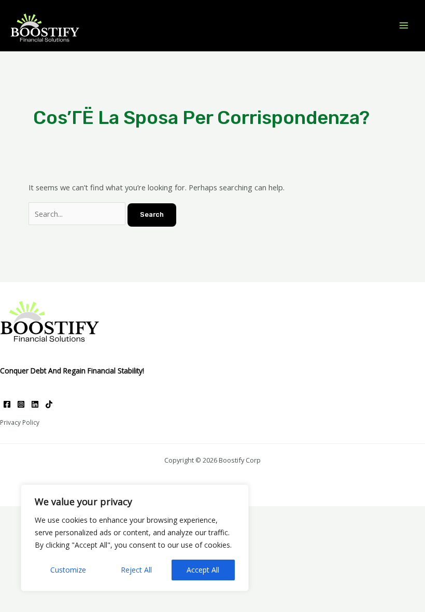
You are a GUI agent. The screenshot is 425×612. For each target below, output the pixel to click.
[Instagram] (21, 404)
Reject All (136, 570)
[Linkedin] (35, 404)
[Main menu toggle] (404, 25)
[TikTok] (49, 404)
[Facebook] (7, 404)
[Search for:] (78, 213)
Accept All (203, 570)
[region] (135, 537)
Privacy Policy (19, 422)
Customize (68, 570)
